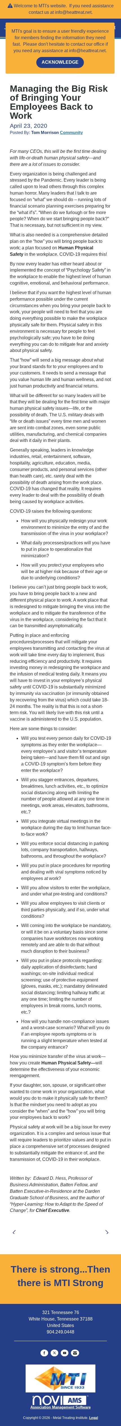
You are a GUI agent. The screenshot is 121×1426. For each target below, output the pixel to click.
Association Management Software (60, 1407)
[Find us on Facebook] (44, 1353)
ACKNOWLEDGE (60, 62)
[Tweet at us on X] (54, 1353)
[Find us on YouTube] (64, 1353)
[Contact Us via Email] (75, 1353)
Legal (93, 1418)
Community (71, 132)
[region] (108, 1229)
